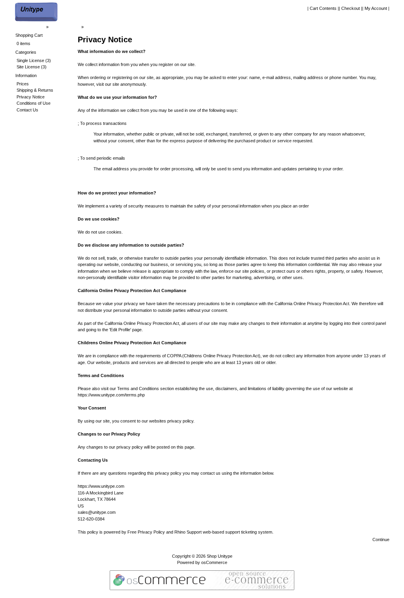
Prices (23, 83)
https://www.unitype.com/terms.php (111, 394)
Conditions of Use (33, 103)
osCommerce (214, 562)
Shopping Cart (29, 35)
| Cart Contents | (323, 8)
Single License (30, 60)
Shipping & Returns (35, 90)
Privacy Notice (99, 27)
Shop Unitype (219, 556)
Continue (380, 539)
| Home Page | (31, 27)
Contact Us (27, 110)
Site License (28, 66)
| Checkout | (350, 8)
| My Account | (375, 8)
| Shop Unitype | (65, 27)
